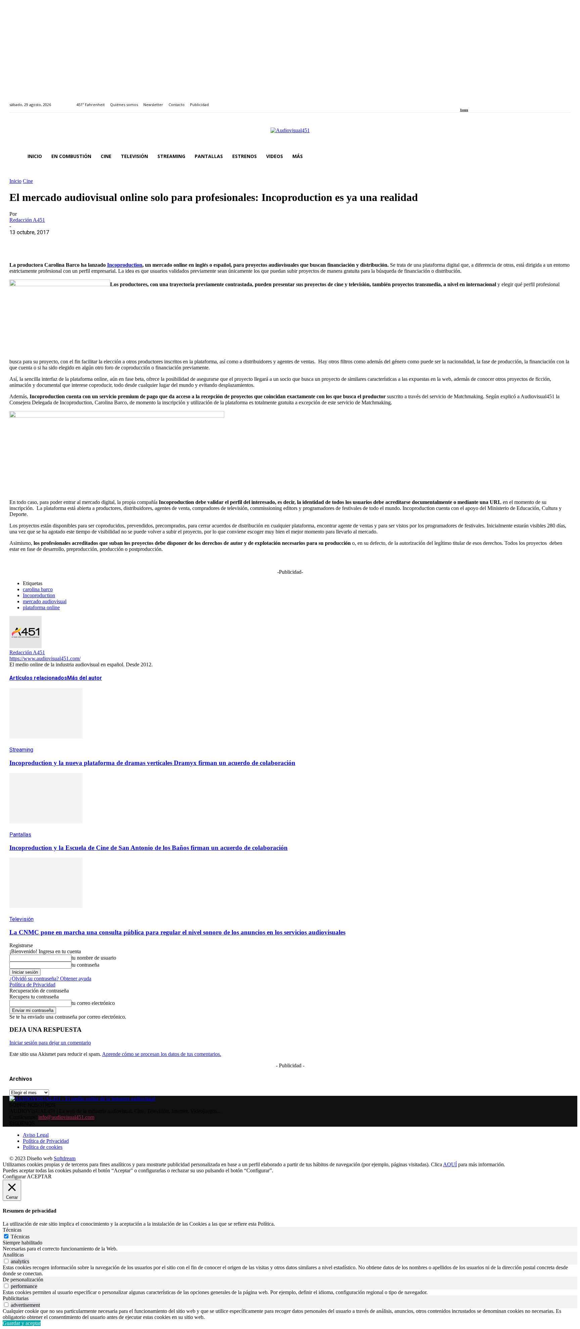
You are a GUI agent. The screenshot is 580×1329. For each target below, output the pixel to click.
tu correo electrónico (93, 1003)
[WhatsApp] (69, 242)
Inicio (15, 181)
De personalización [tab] (23, 1279)
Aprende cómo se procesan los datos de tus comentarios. (161, 1054)
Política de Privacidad (32, 984)
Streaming (21, 750)
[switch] (6, 1261)
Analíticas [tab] (13, 1255)
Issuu (464, 110)
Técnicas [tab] (12, 1230)
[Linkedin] (477, 101)
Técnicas (20, 1236)
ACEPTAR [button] (39, 1176)
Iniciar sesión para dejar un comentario (50, 1042)
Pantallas (20, 834)
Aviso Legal (36, 1135)
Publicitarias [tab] (16, 1298)
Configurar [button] (14, 1176)
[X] (45, 242)
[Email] (117, 242)
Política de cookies (42, 1147)
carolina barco (38, 589)
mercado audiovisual (44, 601)
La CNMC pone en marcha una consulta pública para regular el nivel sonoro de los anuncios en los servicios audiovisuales (177, 932)
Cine (28, 181)
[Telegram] (141, 242)
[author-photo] (25, 646)
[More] (165, 243)
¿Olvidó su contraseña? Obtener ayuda (50, 978)
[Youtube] (493, 101)
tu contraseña (85, 965)
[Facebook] (462, 101)
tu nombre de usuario (93, 958)
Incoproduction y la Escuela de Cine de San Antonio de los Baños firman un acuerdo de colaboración (148, 847)
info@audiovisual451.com (66, 1117)
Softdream (65, 1158)
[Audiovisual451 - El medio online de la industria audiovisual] (290, 133)
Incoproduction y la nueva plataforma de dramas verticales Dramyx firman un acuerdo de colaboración (152, 762)
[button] (562, 156)
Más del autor (84, 678)
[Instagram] (470, 101)
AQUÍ (450, 1164)
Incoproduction (124, 265)
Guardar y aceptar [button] (22, 1323)
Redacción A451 (27, 220)
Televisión (21, 919)
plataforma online (41, 607)
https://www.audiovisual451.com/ (45, 658)
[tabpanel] (290, 1249)
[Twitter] (485, 101)
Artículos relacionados (38, 678)
